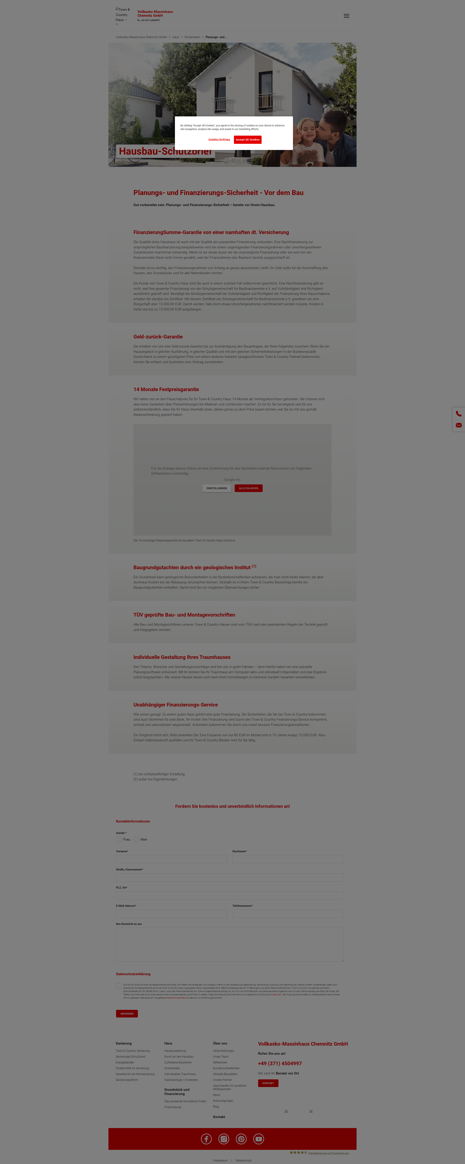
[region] (234, 133)
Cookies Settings (219, 139)
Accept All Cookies (248, 139)
